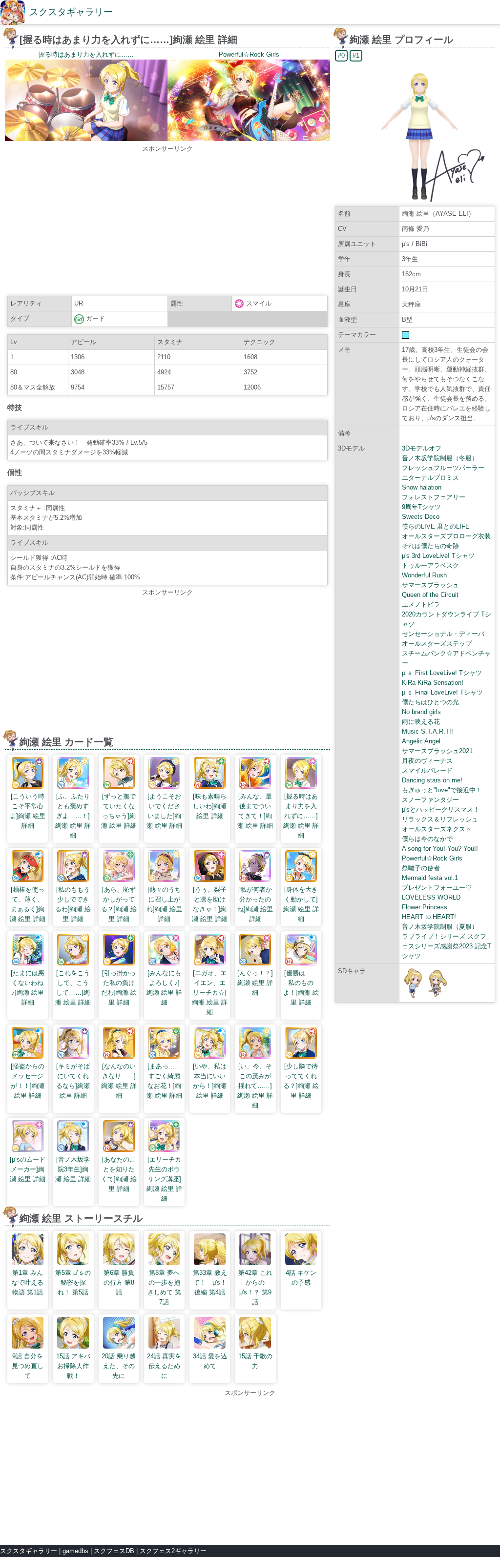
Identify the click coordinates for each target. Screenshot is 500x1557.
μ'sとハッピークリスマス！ (440, 809)
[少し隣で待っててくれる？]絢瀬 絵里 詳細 (301, 1081)
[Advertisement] (167, 222)
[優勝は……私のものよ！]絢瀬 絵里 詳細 (301, 987)
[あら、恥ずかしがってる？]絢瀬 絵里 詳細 (119, 904)
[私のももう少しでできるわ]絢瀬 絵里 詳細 (73, 904)
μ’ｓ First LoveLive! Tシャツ (442, 672)
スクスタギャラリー (71, 12)
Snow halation (421, 487)
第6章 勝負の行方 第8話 (119, 1282)
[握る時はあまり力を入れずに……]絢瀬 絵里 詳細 (301, 816)
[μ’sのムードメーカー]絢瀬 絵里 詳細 (27, 1169)
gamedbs (75, 1551)
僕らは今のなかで (427, 838)
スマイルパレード (427, 770)
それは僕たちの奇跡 (430, 546)
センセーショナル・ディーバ (443, 633)
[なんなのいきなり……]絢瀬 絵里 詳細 (119, 1081)
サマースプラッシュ (430, 585)
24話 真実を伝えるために (164, 1365)
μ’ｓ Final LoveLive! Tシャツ (442, 692)
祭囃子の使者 (421, 868)
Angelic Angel (421, 741)
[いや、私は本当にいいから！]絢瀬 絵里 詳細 (210, 1081)
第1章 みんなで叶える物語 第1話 (27, 1282)
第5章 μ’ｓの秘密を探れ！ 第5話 (73, 1282)
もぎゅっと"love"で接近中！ (442, 790)
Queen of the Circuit (430, 594)
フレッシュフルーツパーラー (443, 467)
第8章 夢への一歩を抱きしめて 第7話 (164, 1287)
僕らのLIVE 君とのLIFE (436, 526)
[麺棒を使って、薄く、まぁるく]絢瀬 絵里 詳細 (27, 904)
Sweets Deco (420, 516)
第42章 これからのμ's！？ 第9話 (255, 1287)
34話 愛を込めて (210, 1361)
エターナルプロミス (430, 477)
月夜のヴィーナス (427, 760)
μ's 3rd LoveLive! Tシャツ (438, 555)
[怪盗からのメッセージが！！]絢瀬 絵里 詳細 (27, 1081)
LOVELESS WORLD (431, 897)
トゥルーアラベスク (430, 565)
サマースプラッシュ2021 (437, 751)
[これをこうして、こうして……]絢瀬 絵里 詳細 (73, 987)
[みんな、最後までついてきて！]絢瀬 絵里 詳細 (255, 811)
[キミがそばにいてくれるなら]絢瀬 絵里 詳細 (73, 1081)
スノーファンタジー (430, 799)
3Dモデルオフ (421, 448)
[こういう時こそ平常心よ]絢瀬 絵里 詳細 (27, 811)
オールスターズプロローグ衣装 (446, 536)
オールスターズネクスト (437, 829)
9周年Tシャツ (421, 507)
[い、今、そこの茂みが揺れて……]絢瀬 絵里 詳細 (255, 1086)
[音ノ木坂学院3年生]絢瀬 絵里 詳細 (73, 1169)
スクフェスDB (114, 1551)
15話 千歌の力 (255, 1361)
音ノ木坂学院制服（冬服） (440, 458)
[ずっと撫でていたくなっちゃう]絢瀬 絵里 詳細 (119, 811)
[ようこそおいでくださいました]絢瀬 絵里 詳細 (164, 811)
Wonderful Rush (424, 575)
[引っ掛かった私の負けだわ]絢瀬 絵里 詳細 (119, 987)
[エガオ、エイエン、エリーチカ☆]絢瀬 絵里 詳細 (210, 992)
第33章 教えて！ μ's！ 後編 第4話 (210, 1282)
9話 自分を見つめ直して (27, 1365)
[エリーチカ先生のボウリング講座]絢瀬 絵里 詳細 (164, 1179)
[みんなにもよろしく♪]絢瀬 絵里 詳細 (164, 987)
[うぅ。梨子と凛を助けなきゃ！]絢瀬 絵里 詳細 (210, 904)
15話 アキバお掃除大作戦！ (73, 1365)
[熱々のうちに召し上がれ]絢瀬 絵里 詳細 (164, 904)
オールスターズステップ (437, 643)
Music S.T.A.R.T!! (427, 731)
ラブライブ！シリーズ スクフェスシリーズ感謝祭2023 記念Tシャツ (446, 946)
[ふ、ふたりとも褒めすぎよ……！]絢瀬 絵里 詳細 (73, 816)
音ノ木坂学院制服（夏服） (440, 926)
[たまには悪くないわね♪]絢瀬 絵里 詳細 (27, 987)
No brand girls (421, 712)
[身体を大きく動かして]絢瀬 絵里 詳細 (301, 904)
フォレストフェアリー (433, 497)
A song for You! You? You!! (440, 848)
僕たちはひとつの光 (430, 702)
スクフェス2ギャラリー (173, 1551)
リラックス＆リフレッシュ (440, 819)
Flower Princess (424, 907)
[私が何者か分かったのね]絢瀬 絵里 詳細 (255, 904)
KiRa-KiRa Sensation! (432, 682)
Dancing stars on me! (432, 780)
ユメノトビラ (421, 604)
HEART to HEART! (429, 917)
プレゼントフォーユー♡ (437, 887)
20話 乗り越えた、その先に (119, 1365)
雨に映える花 (421, 721)
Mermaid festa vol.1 (430, 877)
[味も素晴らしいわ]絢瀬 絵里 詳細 (210, 806)
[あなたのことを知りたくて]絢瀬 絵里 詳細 (119, 1174)
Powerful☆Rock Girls (432, 858)
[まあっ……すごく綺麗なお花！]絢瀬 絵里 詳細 (164, 1081)
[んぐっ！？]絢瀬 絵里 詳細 (255, 982)
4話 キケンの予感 (301, 1277)
